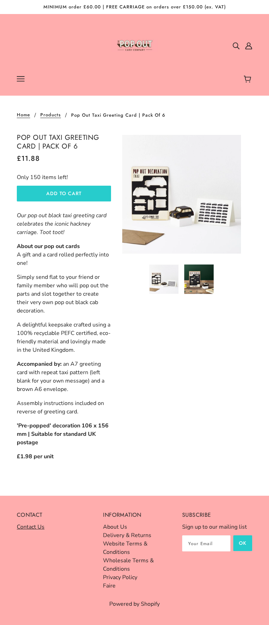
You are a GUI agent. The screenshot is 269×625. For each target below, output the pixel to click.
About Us (115, 527)
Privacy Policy (120, 577)
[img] (236, 46)
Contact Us (30, 527)
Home (23, 115)
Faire (109, 586)
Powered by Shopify (134, 604)
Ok (243, 543)
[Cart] (248, 79)
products (50, 115)
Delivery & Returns (127, 535)
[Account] (248, 46)
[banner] (135, 45)
